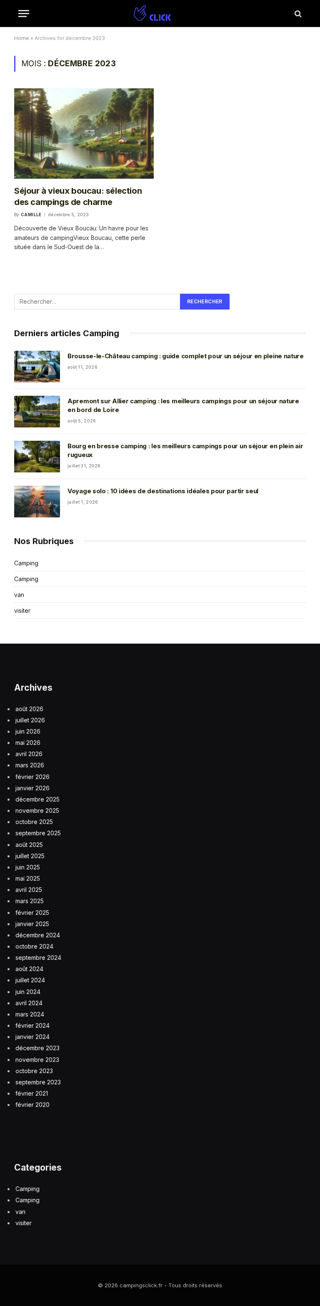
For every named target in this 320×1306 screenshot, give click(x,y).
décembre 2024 (37, 935)
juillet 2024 (30, 980)
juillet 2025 (30, 855)
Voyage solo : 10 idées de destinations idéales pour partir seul (163, 491)
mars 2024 (29, 1014)
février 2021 (31, 1093)
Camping (26, 563)
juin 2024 (27, 991)
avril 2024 (28, 1002)
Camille (31, 214)
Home (21, 38)
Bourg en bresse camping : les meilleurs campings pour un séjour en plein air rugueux (185, 450)
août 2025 (29, 844)
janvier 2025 (32, 923)
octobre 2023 (34, 1070)
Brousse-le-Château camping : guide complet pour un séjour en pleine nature (186, 356)
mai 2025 (27, 878)
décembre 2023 (37, 1047)
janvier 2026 (32, 788)
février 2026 (32, 776)
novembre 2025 (37, 810)
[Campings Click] (160, 13)
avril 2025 (28, 889)
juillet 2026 (30, 720)
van (19, 594)
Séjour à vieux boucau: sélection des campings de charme (78, 196)
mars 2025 (29, 900)
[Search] (297, 13)
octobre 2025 (34, 821)
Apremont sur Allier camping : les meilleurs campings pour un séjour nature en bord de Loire (183, 405)
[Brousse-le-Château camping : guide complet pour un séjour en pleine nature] (37, 366)
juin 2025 (27, 867)
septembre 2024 (38, 957)
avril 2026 (28, 753)
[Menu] (23, 13)
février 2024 (32, 1025)
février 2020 (32, 1104)
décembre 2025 (37, 799)
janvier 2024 (32, 1036)
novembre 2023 (37, 1059)
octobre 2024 (34, 946)
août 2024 (29, 968)
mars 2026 (29, 765)
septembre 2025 (38, 833)
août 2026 (29, 708)
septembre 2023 (38, 1082)
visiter (22, 610)
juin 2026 (27, 731)
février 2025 (32, 912)
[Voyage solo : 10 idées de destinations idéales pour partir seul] (37, 501)
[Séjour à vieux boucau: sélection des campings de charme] (84, 133)
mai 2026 (27, 742)
